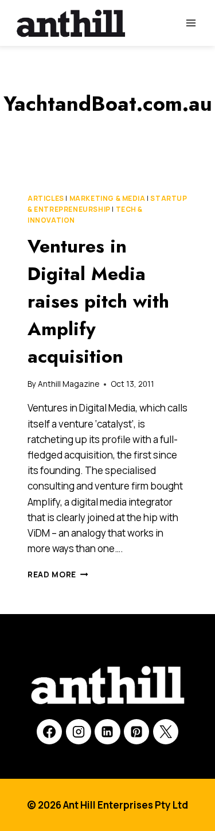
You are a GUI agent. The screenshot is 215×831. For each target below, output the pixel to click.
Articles (46, 198)
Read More (58, 574)
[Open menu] (190, 23)
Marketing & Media (107, 198)
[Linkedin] (107, 731)
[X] (165, 731)
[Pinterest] (136, 731)
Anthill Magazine (68, 384)
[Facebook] (49, 731)
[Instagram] (78, 731)
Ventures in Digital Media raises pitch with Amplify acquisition (98, 301)
